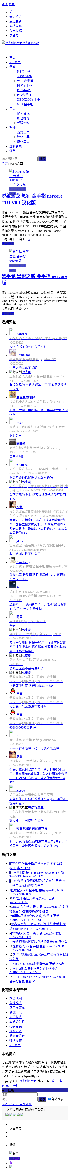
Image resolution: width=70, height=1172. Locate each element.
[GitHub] (22, 1115)
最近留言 (15, 16)
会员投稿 (15, 30)
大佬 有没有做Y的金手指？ (28, 346)
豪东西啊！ (17, 456)
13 (31, 308)
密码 (12, 625)
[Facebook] (11, 1115)
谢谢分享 (15, 435)
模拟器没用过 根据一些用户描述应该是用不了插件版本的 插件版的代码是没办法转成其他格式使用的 (37, 647)
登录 (12, 4)
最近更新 (15, 21)
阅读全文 (8, 243)
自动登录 (57, 1099)
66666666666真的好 (22, 727)
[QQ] (7, 1115)
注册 (5, 4)
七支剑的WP (27, 1081)
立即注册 (25, 1104)
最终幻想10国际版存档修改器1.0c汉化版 (39, 941)
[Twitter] (15, 1115)
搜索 (42, 158)
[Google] (18, 1115)
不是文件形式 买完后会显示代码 (31, 685)
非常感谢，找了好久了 (24, 554)
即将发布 (15, 26)
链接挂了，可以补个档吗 (26, 820)
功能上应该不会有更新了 (26, 668)
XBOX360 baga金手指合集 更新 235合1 (39, 963)
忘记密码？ (10, 1104)
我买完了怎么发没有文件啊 (28, 706)
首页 (5, 163)
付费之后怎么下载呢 (23, 367)
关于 (12, 12)
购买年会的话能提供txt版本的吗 (31, 477)
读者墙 (14, 35)
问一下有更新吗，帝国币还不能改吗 (34, 748)
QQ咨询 (14, 1158)
